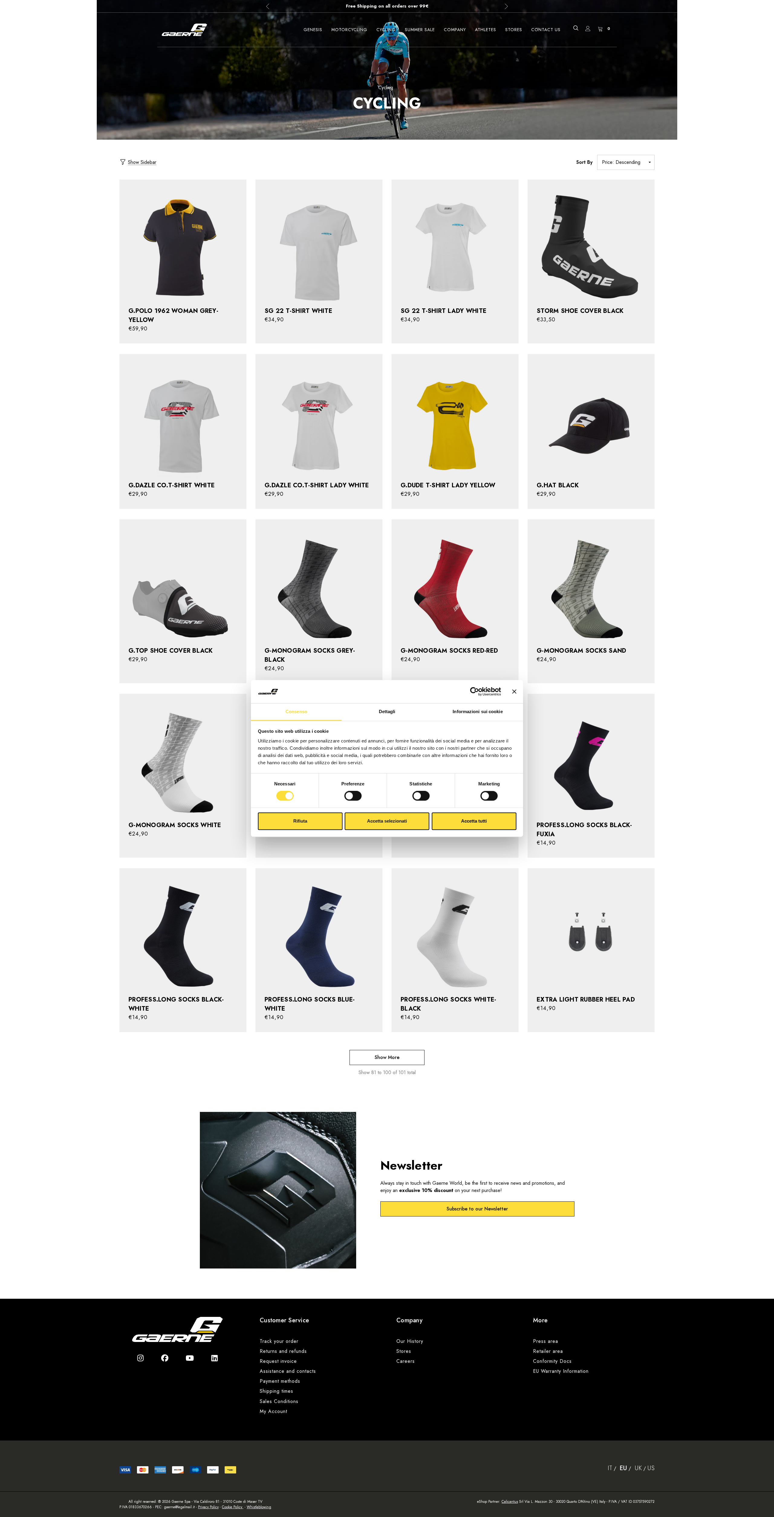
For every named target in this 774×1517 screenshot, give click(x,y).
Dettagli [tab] (387, 711)
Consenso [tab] (296, 711)
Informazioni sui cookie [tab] (477, 711)
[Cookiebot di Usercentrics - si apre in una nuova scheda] (474, 691)
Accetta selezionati (387, 820)
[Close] (527, 680)
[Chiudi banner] (514, 692)
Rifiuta (300, 820)
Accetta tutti (474, 820)
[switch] (353, 796)
